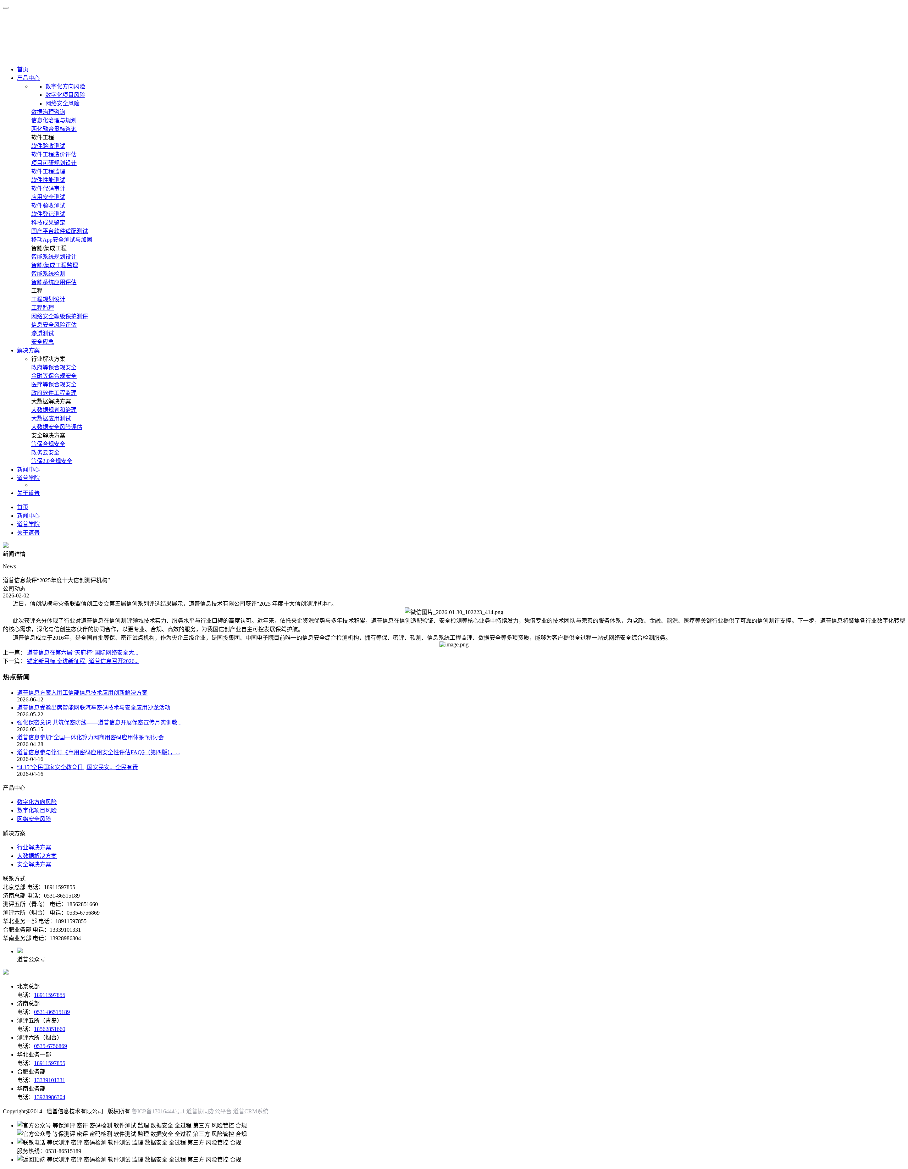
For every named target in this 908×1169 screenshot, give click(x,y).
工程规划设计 (48, 299)
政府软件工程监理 (54, 393)
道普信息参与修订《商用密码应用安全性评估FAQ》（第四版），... (98, 752)
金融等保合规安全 (54, 376)
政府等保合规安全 (54, 367)
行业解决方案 (34, 847)
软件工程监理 (48, 172)
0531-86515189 (52, 1012)
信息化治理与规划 (54, 120)
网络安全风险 (34, 819)
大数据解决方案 (37, 856)
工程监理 (42, 308)
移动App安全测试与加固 (61, 240)
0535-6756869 (50, 1046)
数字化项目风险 (37, 810)
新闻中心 (28, 470)
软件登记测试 (48, 214)
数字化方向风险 (37, 802)
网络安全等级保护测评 (59, 316)
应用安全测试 (48, 197)
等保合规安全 (48, 444)
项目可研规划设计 (54, 163)
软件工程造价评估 (54, 154)
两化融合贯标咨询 (54, 129)
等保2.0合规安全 (51, 461)
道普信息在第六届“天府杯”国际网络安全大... (82, 653)
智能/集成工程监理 (54, 265)
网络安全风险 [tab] (62, 103)
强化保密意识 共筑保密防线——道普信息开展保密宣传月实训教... (99, 722)
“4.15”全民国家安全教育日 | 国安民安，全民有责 (77, 767)
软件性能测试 (48, 180)
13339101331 (49, 1080)
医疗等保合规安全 (54, 384)
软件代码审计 (48, 189)
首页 (22, 69)
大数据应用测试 (51, 418)
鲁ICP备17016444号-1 (158, 1111)
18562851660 (49, 1029)
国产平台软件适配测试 (59, 231)
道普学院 (28, 478)
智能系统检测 (48, 274)
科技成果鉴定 (48, 223)
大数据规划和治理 (54, 410)
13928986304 (49, 1097)
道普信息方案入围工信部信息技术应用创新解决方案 (82, 693)
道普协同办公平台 (209, 1111)
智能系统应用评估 (54, 282)
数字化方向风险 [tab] (65, 86)
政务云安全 (45, 453)
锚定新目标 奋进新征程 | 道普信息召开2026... (83, 661)
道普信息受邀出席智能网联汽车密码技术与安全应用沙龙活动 (93, 708)
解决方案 (28, 350)
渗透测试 (42, 333)
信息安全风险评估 (54, 325)
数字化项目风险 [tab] (65, 95)
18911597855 (49, 995)
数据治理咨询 (48, 112)
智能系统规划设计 (54, 257)
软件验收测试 (48, 146)
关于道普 (28, 493)
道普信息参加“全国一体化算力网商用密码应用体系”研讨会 (90, 737)
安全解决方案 (34, 864)
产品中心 (28, 78)
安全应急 (42, 342)
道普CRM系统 (250, 1111)
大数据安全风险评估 (56, 427)
